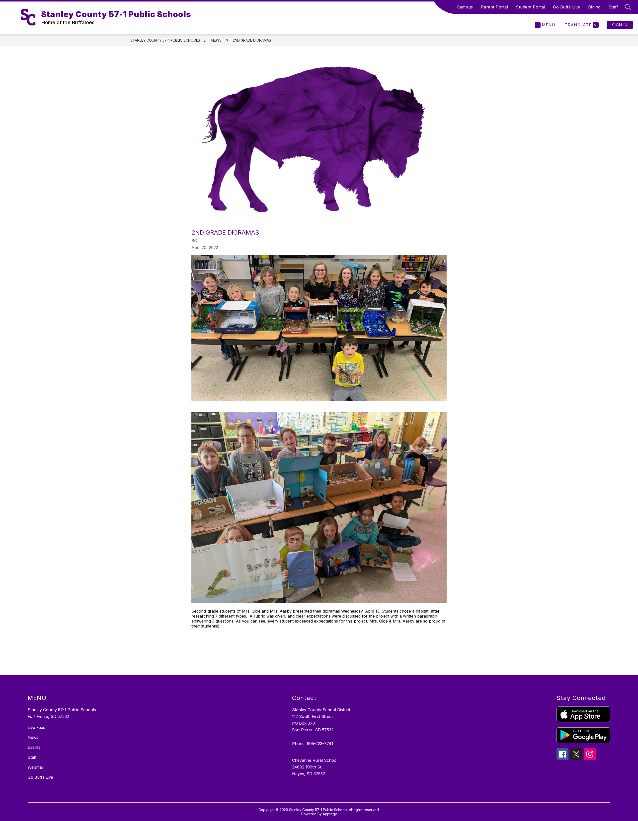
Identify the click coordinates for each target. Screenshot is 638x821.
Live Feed (36, 727)
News (216, 40)
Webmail (36, 767)
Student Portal (530, 6)
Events (34, 747)
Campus (465, 6)
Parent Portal (494, 6)
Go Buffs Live (566, 6)
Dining (594, 6)
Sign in (620, 24)
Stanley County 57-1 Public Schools (165, 40)
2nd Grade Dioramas (252, 40)
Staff (613, 6)
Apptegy (330, 814)
